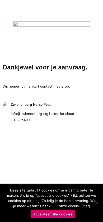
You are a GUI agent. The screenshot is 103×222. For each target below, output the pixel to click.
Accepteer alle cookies (52, 214)
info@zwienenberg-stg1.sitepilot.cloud (42, 114)
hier (55, 206)
